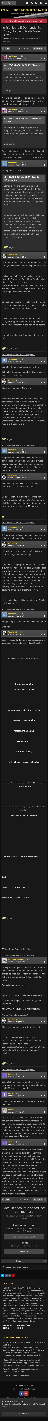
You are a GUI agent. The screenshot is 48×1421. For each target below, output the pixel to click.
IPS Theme (19, 1386)
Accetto (25, 1413)
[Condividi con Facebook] (6, 1275)
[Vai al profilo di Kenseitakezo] (4, 163)
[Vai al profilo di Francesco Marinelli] (4, 960)
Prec (7, 48)
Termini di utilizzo (25, 1404)
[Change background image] (41, 3)
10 (45, 1261)
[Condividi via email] (10, 1275)
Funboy (8, 38)
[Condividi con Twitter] (2, 1275)
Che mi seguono (22, 1261)
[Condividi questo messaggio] (41, 58)
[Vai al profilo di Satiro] (4, 1075)
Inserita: (18, 58)
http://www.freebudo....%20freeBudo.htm (21, 1009)
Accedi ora (24, 1252)
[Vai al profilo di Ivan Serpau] (4, 57)
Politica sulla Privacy (28, 1389)
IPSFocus (29, 1386)
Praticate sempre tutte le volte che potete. (18, 355)
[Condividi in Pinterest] (13, 1275)
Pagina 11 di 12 (24, 49)
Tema (14, 1389)
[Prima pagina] (3, 48)
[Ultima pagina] (45, 48)
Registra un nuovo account (24, 1237)
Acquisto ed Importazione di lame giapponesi (24, 21)
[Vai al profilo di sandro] (4, 1110)
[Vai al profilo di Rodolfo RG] (4, 255)
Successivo (38, 48)
